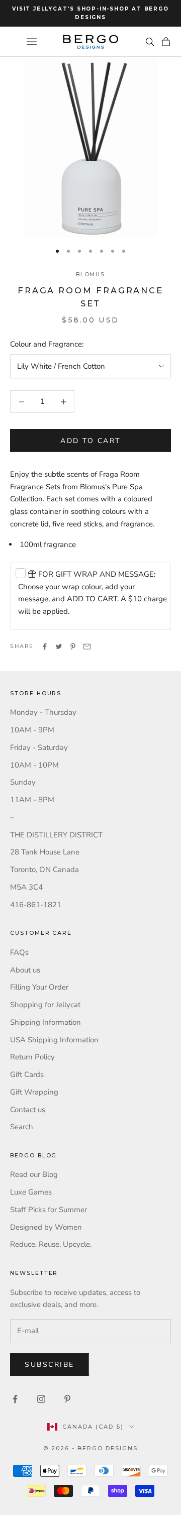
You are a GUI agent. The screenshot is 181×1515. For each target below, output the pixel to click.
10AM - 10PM (34, 765)
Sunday (23, 782)
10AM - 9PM (32, 730)
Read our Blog (34, 1174)
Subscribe (49, 1364)
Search (21, 1127)
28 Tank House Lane (44, 852)
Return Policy (32, 1057)
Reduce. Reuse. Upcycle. (51, 1244)
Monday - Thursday (43, 712)
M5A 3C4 (26, 887)
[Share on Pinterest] (73, 646)
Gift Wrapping (34, 1092)
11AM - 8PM (32, 800)
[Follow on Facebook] (15, 1399)
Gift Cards (27, 1074)
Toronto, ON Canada (44, 869)
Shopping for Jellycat (45, 1005)
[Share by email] (87, 646)
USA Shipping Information (54, 1040)
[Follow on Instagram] (41, 1399)
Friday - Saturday (39, 747)
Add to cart (90, 441)
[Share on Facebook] (45, 646)
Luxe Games (31, 1192)
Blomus (91, 274)
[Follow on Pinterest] (67, 1399)
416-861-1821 (35, 905)
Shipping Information (45, 1022)
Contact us (27, 1110)
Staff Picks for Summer (48, 1210)
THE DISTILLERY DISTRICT (56, 835)
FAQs (19, 952)
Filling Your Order (39, 987)
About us (25, 970)
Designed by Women (46, 1227)
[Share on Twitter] (59, 646)
